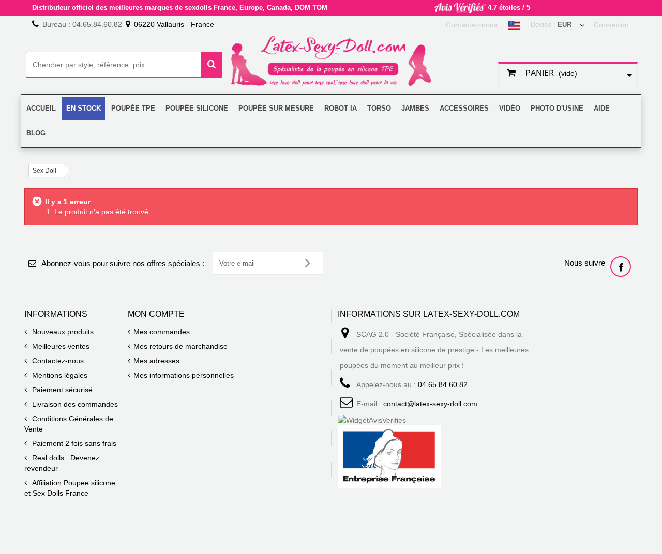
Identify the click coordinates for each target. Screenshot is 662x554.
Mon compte (156, 314)
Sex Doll (44, 170)
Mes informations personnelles (183, 375)
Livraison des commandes (74, 404)
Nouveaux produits (62, 332)
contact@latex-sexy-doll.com (430, 403)
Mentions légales (58, 375)
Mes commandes (161, 332)
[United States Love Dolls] (514, 26)
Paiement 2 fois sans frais (73, 443)
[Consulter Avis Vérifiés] (436, 420)
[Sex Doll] (331, 62)
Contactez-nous (472, 25)
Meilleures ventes (59, 346)
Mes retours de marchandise (180, 346)
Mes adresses (156, 361)
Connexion (611, 25)
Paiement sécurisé (61, 390)
